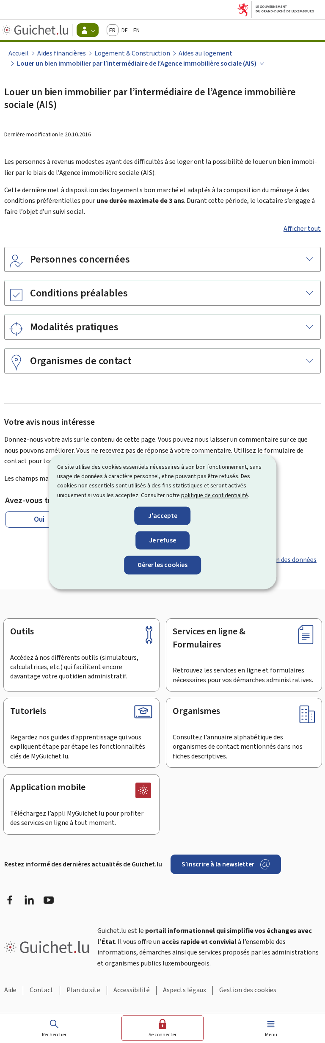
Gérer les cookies (162, 565)
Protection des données (282, 559)
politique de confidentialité (214, 495)
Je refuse (162, 540)
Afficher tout (302, 228)
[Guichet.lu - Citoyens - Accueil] (36, 30)
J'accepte (162, 516)
